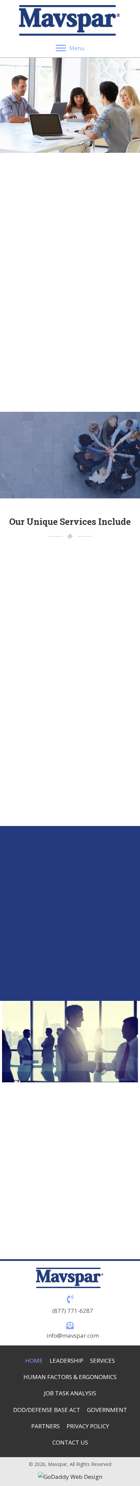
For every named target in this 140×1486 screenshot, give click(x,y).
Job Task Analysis (70, 1393)
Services (102, 1360)
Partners (45, 1426)
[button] (43, 476)
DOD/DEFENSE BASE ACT (46, 1410)
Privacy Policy (88, 1426)
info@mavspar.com (73, 1335)
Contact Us (70, 1442)
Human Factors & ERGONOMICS (70, 1377)
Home (34, 1360)
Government (107, 1410)
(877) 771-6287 (72, 1311)
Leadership (66, 1360)
